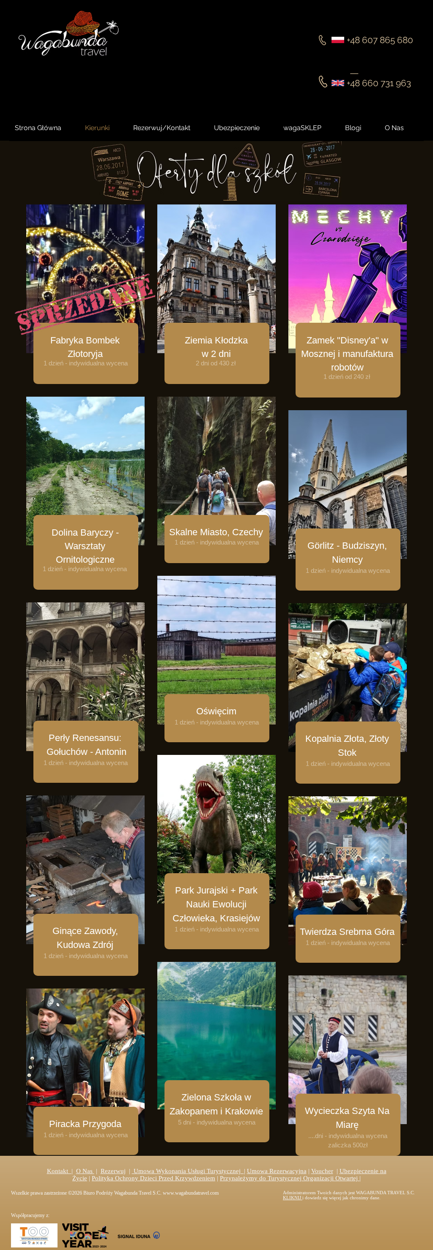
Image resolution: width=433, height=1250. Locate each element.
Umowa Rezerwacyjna (277, 1171)
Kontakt (59, 1171)
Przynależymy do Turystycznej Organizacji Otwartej (289, 1178)
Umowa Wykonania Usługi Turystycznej (188, 1171)
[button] (361, 128)
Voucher (322, 1171)
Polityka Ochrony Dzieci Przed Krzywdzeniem (153, 1178)
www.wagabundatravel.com (191, 1193)
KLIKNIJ (292, 1197)
